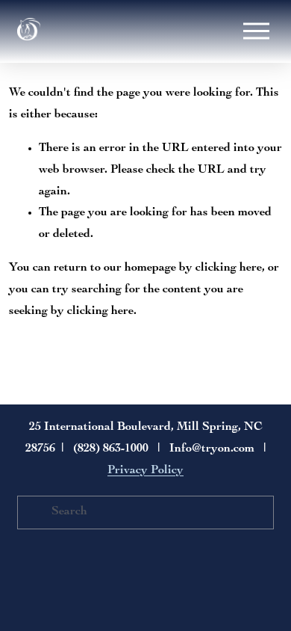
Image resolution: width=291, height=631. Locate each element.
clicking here (228, 268)
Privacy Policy (145, 471)
